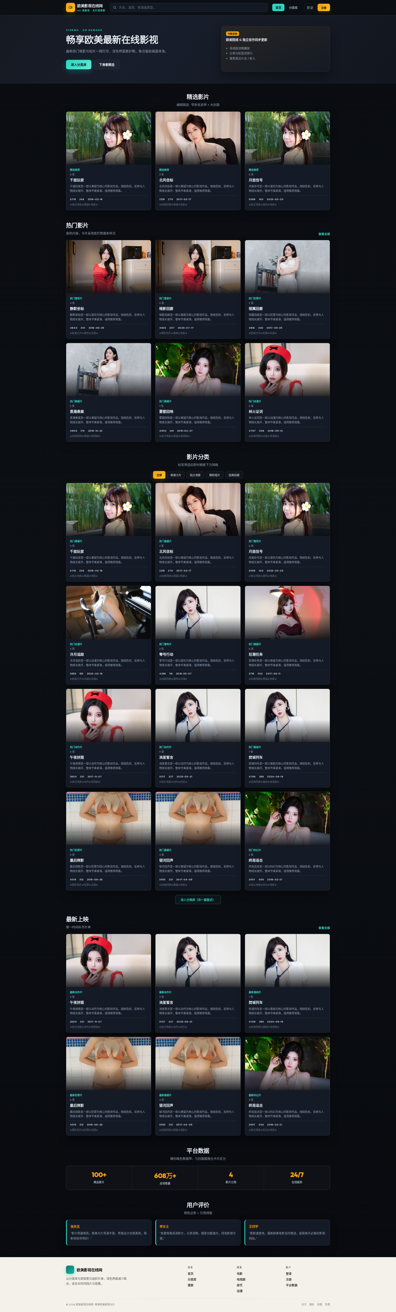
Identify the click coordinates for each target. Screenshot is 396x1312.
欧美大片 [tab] (176, 475)
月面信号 (256, 180)
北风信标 (166, 180)
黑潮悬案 (77, 411)
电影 (240, 1273)
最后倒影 (77, 860)
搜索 (190, 1285)
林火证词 (256, 411)
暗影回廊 (166, 308)
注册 (323, 7)
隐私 (311, 1304)
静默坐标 (77, 308)
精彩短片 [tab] (214, 475)
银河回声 (166, 860)
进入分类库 (78, 65)
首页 (278, 7)
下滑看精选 (106, 65)
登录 (310, 8)
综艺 (240, 1285)
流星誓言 (166, 757)
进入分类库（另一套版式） (198, 900)
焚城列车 (256, 757)
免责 (327, 1304)
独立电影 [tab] (195, 475)
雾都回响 (166, 411)
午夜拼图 (77, 757)
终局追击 (256, 860)
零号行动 (166, 654)
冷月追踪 (77, 654)
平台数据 (291, 1285)
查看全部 (324, 234)
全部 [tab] (159, 475)
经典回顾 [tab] (234, 475)
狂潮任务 (256, 654)
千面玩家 (77, 180)
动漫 (240, 1291)
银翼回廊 (256, 308)
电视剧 (241, 1279)
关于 (304, 1304)
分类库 (293, 7)
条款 (319, 1304)
